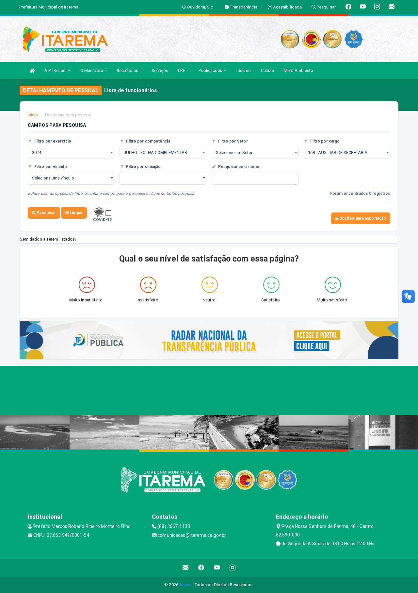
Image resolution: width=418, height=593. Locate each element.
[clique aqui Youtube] (217, 567)
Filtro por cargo (324, 141)
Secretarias (128, 70)
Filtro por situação (143, 166)
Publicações (211, 70)
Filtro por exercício (52, 141)
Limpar (76, 213)
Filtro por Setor (232, 141)
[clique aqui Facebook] (201, 567)
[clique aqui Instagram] (232, 567)
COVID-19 (102, 219)
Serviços (160, 70)
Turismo (243, 70)
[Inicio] (32, 70)
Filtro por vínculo (50, 166)
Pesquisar (46, 213)
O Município (92, 70)
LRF (182, 70)
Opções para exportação (362, 218)
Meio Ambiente (298, 70)
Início (33, 114)
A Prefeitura (56, 70)
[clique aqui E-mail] (185, 567)
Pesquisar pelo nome (238, 166)
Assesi (186, 584)
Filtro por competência (147, 141)
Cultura (267, 70)
